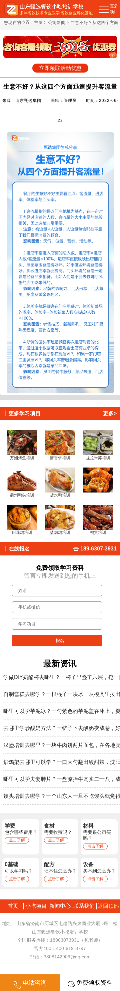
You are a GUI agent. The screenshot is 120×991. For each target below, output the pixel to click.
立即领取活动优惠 (60, 68)
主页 (38, 22)
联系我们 (84, 906)
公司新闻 (56, 22)
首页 (11, 906)
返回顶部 (108, 906)
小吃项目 (36, 906)
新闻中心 (60, 906)
